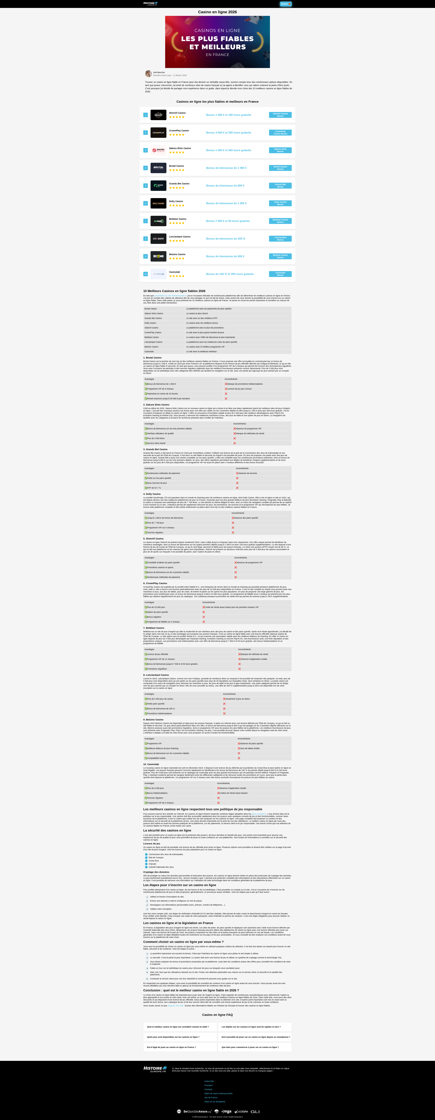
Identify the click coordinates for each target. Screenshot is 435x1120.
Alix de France (210, 1097)
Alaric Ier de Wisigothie (214, 1102)
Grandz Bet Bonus (280, 185)
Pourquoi (208, 1085)
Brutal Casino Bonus (280, 168)
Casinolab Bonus (280, 274)
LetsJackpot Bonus (280, 238)
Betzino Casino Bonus (280, 256)
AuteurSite (209, 1081)
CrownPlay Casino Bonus (280, 132)
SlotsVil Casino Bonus (280, 115)
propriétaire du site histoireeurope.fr (170, 296)
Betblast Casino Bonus (280, 221)
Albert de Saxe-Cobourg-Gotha (218, 1093)
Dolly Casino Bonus (280, 203)
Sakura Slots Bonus (280, 150)
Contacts (208, 1089)
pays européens (259, 814)
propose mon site (175, 1006)
